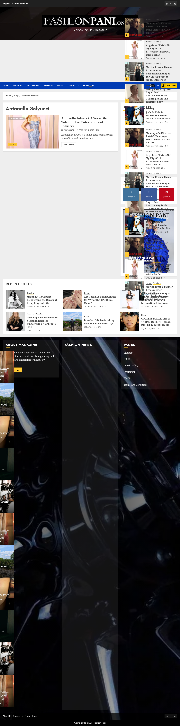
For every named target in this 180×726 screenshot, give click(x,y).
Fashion (48, 85)
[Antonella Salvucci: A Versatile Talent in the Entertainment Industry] (32, 131)
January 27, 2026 (155, 17)
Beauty (61, 85)
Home (6, 85)
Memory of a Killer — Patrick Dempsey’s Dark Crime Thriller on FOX (158, 9)
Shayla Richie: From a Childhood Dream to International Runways (154, 300)
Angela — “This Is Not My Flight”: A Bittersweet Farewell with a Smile (158, 31)
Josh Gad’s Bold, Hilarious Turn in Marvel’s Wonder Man (158, 96)
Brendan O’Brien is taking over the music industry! (99, 322)
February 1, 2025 (86, 130)
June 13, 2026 (150, 329)
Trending (157, 22)
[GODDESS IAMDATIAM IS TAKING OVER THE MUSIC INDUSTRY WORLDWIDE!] (129, 321)
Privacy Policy (31, 716)
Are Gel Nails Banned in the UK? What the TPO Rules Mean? (100, 300)
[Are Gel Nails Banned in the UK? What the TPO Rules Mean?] (72, 299)
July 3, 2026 (91, 327)
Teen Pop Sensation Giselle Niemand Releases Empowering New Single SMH (42, 322)
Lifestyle (74, 85)
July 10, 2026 (34, 331)
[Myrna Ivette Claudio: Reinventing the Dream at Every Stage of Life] (15, 299)
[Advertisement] (90, 61)
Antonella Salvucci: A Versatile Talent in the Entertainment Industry (84, 122)
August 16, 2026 (151, 307)
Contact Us (18, 716)
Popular (39, 314)
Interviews (33, 85)
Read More (69, 144)
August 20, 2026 (36, 307)
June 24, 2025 (154, 39)
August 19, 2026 (93, 307)
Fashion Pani (100, 722)
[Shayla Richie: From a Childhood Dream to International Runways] (129, 299)
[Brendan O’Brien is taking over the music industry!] (72, 321)
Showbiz (18, 85)
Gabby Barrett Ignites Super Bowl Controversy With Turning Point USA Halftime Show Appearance (158, 78)
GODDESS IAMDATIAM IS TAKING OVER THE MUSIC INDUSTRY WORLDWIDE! (156, 322)
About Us (7, 716)
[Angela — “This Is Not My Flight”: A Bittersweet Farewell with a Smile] (134, 30)
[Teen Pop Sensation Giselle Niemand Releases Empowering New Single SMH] (15, 321)
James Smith (69, 130)
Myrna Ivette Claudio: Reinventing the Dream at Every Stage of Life (42, 300)
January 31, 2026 (156, 103)
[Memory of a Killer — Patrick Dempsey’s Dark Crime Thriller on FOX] (134, 118)
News (86, 85)
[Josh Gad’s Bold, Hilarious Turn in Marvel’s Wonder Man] (134, 96)
